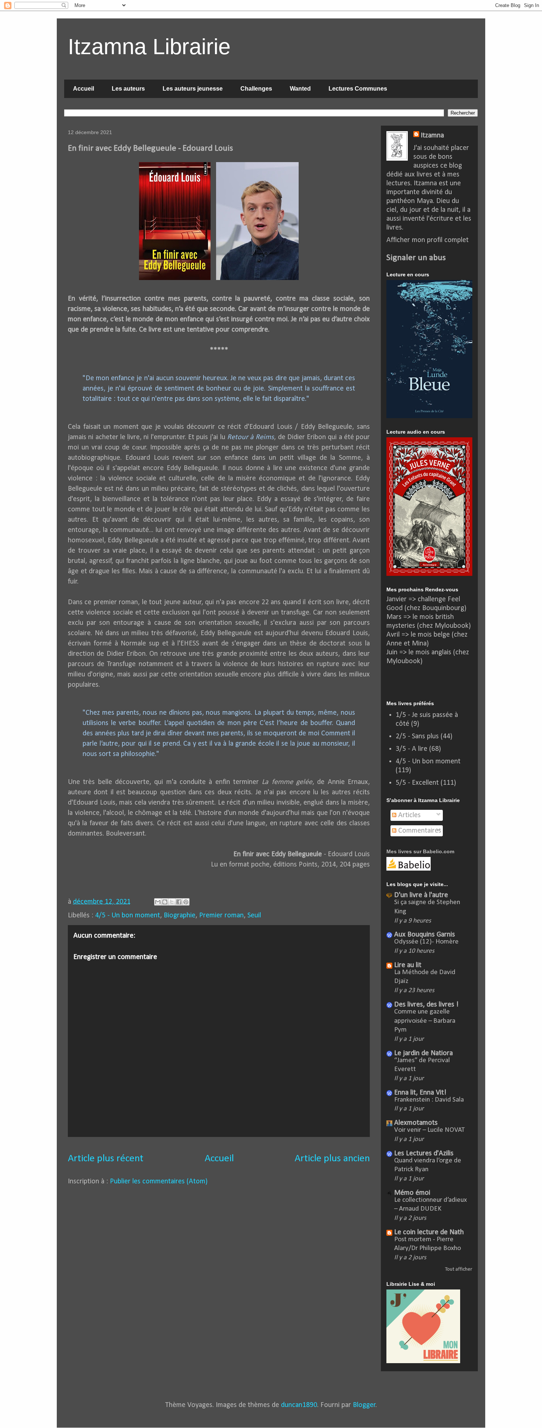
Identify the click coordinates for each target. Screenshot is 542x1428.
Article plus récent (105, 1159)
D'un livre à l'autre (421, 895)
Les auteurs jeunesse (193, 88)
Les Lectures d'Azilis (424, 1153)
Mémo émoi (412, 1193)
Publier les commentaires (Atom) (159, 1181)
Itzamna (432, 135)
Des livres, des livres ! (426, 1004)
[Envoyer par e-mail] (157, 902)
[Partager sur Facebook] (179, 902)
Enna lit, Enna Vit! (420, 1092)
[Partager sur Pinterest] (186, 902)
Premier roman (221, 915)
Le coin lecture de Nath (429, 1232)
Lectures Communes (358, 88)
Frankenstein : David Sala (429, 1099)
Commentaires (418, 830)
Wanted (300, 88)
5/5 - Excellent (417, 783)
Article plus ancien (332, 1159)
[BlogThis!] (164, 902)
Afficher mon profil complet (427, 240)
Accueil (83, 88)
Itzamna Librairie (149, 46)
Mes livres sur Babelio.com (420, 851)
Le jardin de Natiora (423, 1053)
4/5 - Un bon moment (127, 915)
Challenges (256, 88)
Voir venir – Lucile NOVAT (429, 1130)
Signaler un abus (416, 257)
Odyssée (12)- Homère (426, 941)
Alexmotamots (416, 1123)
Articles (408, 815)
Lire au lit (407, 965)
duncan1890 (299, 1405)
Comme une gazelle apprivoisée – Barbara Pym (424, 1020)
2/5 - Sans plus (417, 736)
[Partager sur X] (172, 902)
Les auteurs (128, 88)
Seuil (254, 915)
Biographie (179, 915)
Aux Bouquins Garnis (424, 934)
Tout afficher (458, 1269)
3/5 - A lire (411, 749)
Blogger (364, 1405)
